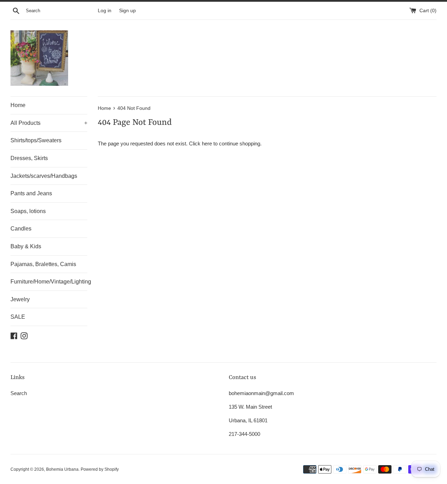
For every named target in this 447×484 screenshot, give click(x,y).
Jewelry (20, 299)
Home (17, 105)
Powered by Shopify (100, 469)
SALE (17, 317)
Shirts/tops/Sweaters (35, 140)
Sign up (127, 10)
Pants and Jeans (31, 193)
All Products (48, 123)
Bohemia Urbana (62, 469)
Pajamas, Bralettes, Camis (43, 264)
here (207, 143)
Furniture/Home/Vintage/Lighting (48, 282)
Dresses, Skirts (29, 158)
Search (18, 393)
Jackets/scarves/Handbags (43, 176)
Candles (20, 229)
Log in (104, 10)
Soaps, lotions (28, 211)
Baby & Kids (25, 246)
